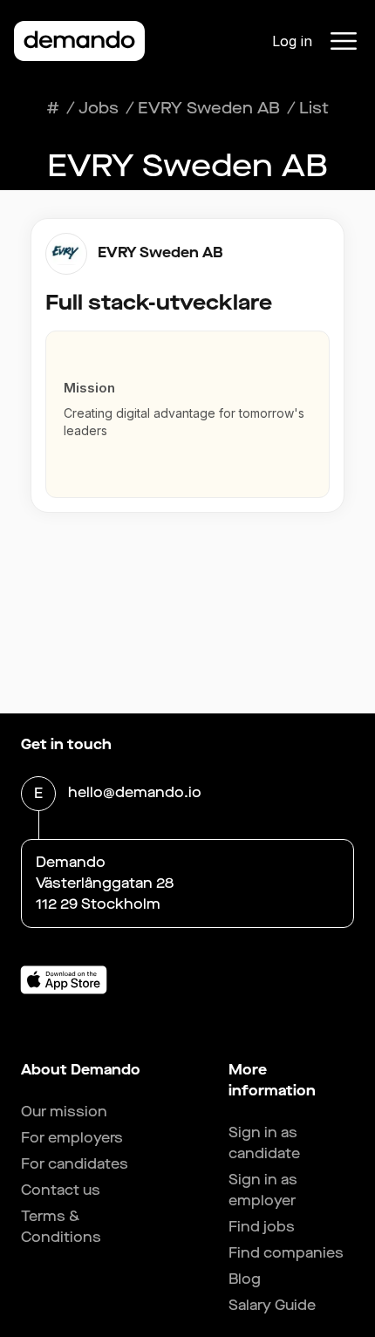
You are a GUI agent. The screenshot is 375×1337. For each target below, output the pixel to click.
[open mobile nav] (343, 41)
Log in (292, 41)
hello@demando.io (134, 792)
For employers (72, 1138)
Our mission (64, 1111)
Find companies (286, 1253)
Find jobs (261, 1227)
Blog (244, 1279)
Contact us (60, 1190)
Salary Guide (272, 1305)
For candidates (74, 1164)
